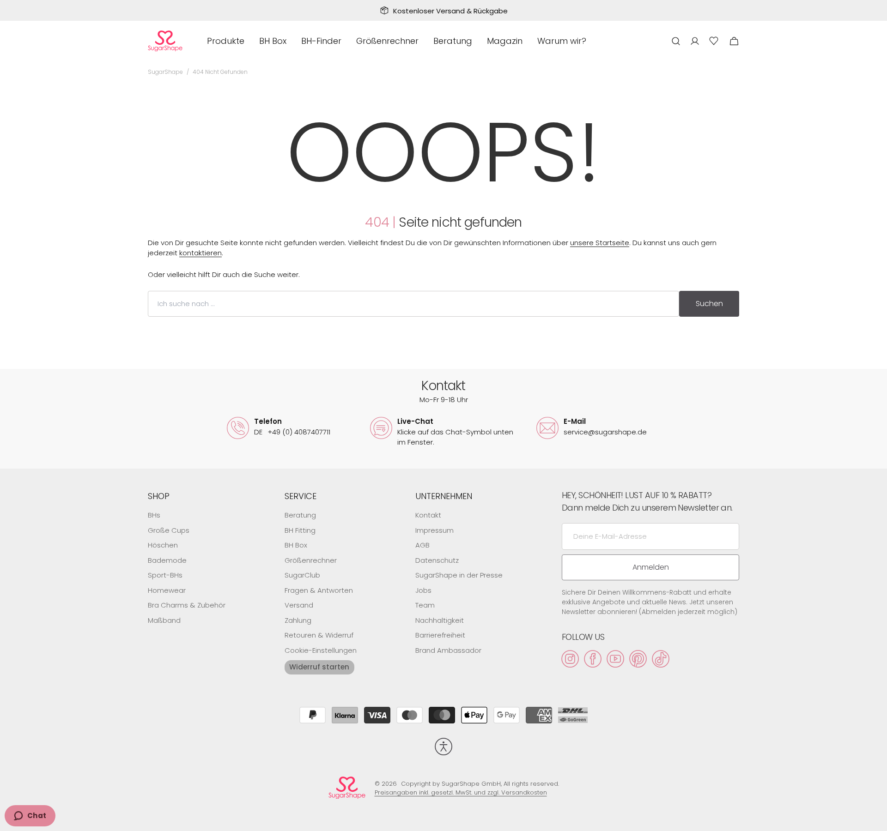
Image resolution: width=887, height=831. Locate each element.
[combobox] (413, 304)
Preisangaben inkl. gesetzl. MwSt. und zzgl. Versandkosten (461, 792)
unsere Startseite (599, 242)
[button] (676, 41)
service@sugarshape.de (605, 432)
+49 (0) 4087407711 (292, 432)
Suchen (709, 303)
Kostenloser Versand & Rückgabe (450, 10)
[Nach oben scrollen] (876, 820)
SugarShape (165, 72)
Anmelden (650, 567)
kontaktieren (200, 253)
